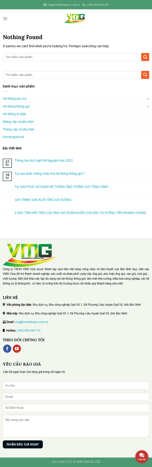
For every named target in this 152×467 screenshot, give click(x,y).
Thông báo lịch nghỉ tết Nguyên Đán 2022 (44, 160)
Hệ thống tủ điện (14, 114)
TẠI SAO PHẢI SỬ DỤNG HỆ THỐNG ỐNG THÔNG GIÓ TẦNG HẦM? (62, 187)
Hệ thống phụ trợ (15, 98)
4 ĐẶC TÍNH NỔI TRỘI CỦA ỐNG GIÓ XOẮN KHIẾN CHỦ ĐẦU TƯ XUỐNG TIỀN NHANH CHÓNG (80, 213)
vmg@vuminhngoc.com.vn (31, 322)
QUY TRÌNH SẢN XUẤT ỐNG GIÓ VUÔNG (43, 200)
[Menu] (5, 18)
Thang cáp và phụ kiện (18, 129)
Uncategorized (13, 137)
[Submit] (145, 57)
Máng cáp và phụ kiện (18, 122)
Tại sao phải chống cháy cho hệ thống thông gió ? (50, 173)
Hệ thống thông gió (16, 106)
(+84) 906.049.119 (28, 330)
